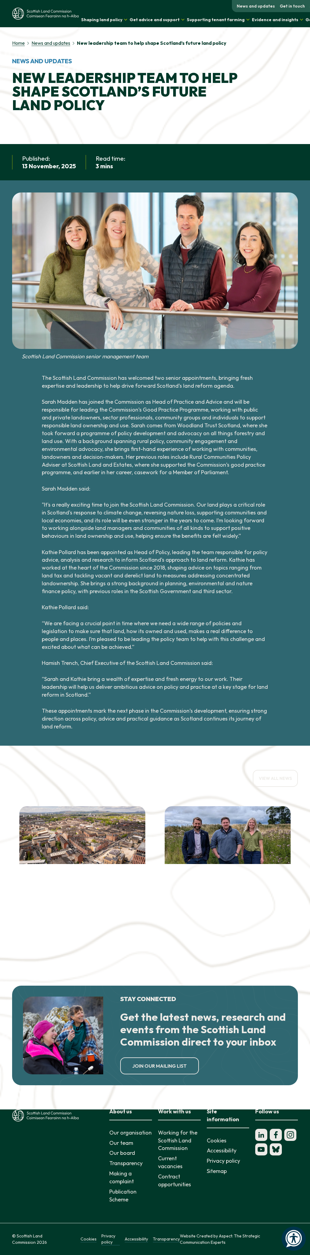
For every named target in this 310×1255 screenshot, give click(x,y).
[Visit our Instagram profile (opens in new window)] (290, 1135)
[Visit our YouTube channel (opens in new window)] (261, 1149)
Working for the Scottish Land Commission (177, 1140)
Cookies (216, 1140)
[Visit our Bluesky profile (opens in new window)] (276, 1149)
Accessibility (221, 1150)
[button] (104, 19)
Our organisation (130, 1132)
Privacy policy (223, 1160)
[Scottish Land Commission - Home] (45, 13)
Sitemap (217, 1171)
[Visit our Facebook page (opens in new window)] (276, 1135)
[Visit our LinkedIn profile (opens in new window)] (261, 1135)
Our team (121, 1142)
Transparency (126, 1163)
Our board (122, 1152)
